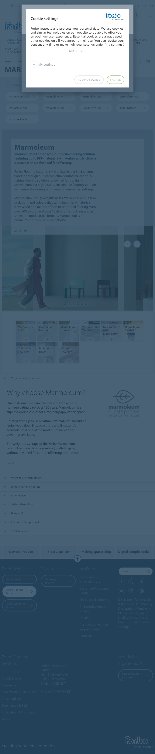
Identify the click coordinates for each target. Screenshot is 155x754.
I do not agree (89, 79)
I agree (115, 79)
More (73, 51)
